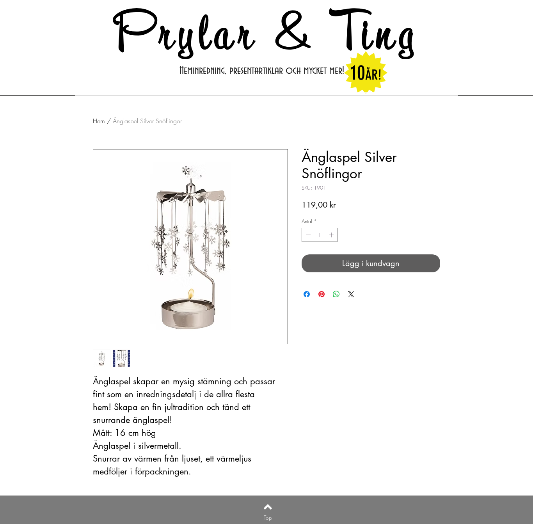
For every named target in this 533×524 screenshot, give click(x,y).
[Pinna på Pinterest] (321, 294)
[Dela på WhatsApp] (336, 294)
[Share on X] (351, 294)
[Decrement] (307, 235)
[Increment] (332, 235)
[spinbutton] (319, 235)
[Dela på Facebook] (306, 294)
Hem (99, 121)
